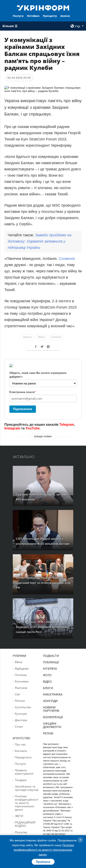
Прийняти (43, 861)
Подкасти (51, 655)
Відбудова (22, 668)
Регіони (20, 700)
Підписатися (22, 409)
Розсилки (21, 832)
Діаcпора (21, 720)
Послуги (18, 16)
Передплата (23, 757)
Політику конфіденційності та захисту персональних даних (44, 849)
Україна (27, 337)
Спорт (19, 726)
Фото (47, 675)
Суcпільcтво (23, 707)
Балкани (56, 337)
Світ (17, 694)
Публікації (51, 662)
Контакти (21, 751)
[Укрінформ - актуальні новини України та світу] (43, 7)
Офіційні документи (52, 725)
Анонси (65, 16)
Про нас (20, 744)
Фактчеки (21, 687)
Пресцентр (50, 16)
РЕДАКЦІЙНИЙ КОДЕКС (25, 824)
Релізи (48, 733)
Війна (41, 337)
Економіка (22, 681)
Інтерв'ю (50, 668)
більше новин (43, 436)
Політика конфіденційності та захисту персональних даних (26, 803)
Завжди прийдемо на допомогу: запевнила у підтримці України (39, 241)
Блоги (48, 688)
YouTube (32, 428)
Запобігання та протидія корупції (26, 788)
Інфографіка (52, 694)
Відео (47, 681)
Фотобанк (33, 16)
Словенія (67, 259)
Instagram (12, 428)
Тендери (21, 780)
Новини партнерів (51, 709)
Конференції (53, 717)
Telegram (66, 424)
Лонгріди (50, 701)
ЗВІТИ (19, 816)
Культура (21, 713)
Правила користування (24, 772)
